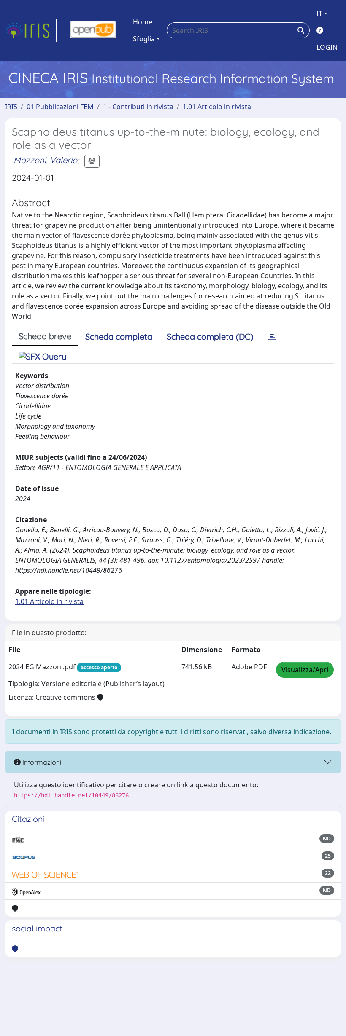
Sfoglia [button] (144, 38)
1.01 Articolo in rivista (217, 106)
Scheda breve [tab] (45, 336)
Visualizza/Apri (304, 669)
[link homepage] (31, 30)
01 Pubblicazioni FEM (60, 106)
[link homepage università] (93, 30)
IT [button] (319, 13)
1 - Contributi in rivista (138, 106)
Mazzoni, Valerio (45, 160)
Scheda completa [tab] (118, 336)
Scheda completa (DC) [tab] (210, 336)
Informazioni (41, 762)
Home (142, 22)
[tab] (271, 337)
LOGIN (327, 47)
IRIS (11, 106)
